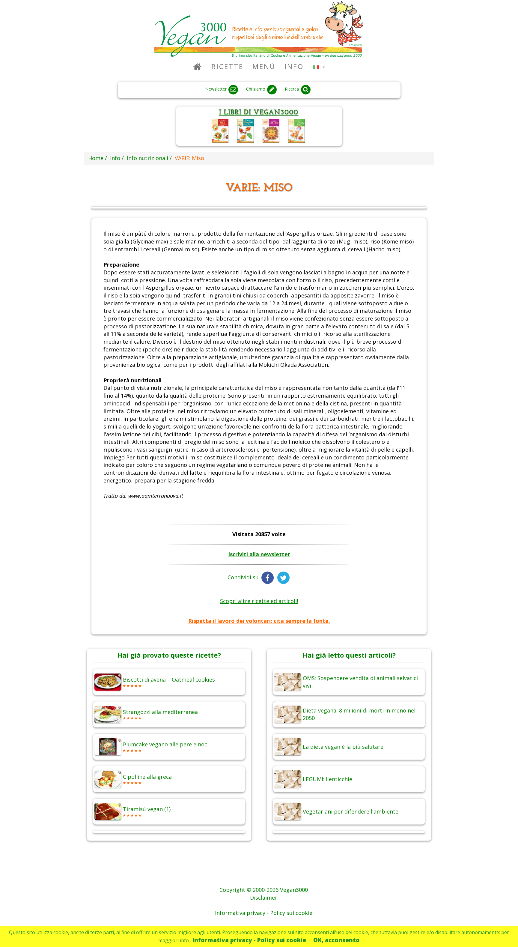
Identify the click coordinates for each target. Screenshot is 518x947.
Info (294, 66)
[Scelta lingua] (318, 66)
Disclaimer (263, 897)
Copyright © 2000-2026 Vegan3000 (263, 889)
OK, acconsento (336, 940)
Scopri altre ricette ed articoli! (259, 601)
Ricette (227, 66)
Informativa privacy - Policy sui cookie (249, 940)
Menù (263, 66)
